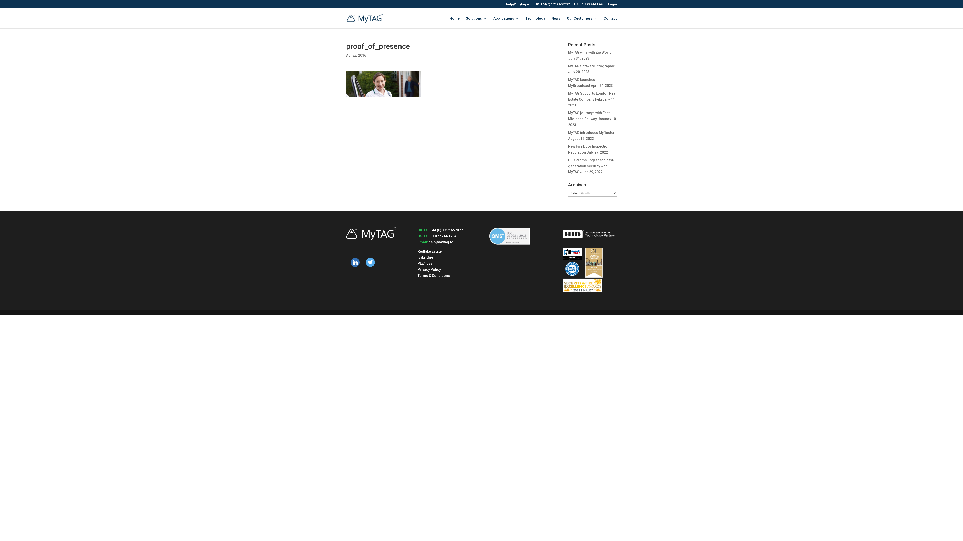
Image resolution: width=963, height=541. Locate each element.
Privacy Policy (429, 269)
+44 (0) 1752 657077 (446, 230)
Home (455, 18)
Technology (535, 18)
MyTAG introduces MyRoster (591, 133)
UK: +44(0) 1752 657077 (552, 4)
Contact (610, 18)
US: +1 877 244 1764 (589, 4)
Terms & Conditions (434, 276)
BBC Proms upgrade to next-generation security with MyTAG (591, 166)
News (555, 18)
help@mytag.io (518, 4)
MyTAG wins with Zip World (590, 52)
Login (612, 4)
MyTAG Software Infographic (591, 66)
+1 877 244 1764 (443, 236)
